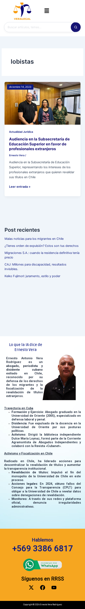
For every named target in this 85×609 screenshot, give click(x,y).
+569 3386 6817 (42, 548)
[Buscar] (76, 27)
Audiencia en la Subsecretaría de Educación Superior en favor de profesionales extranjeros (39, 144)
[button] (46, 11)
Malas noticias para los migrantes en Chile (34, 239)
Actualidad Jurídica (21, 131)
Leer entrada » (20, 186)
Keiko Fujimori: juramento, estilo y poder (32, 276)
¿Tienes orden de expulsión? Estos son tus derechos (42, 246)
